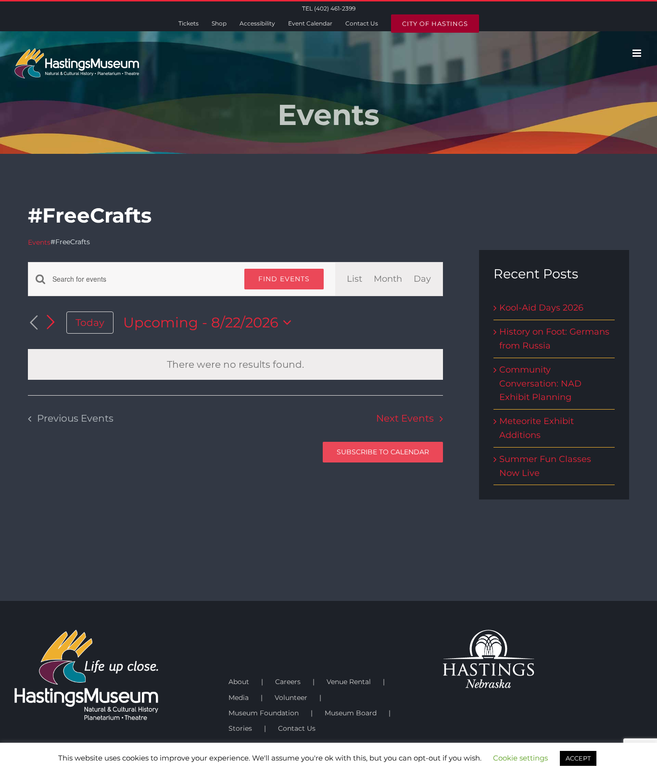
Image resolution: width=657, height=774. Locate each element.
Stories (240, 728)
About (238, 681)
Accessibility (278, 769)
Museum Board (351, 713)
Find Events (284, 279)
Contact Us (297, 728)
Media (238, 697)
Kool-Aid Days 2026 (541, 307)
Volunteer (291, 697)
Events (39, 242)
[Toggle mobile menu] (637, 53)
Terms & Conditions (227, 769)
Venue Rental (349, 681)
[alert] (235, 364)
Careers (288, 681)
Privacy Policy (173, 769)
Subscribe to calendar (383, 452)
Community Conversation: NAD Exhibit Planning (540, 383)
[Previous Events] (33, 322)
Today (90, 322)
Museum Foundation (263, 713)
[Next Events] (51, 322)
